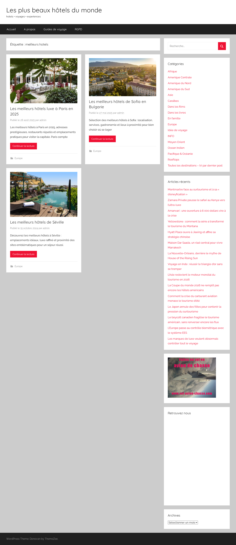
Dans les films (176, 106)
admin (42, 120)
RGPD (78, 29)
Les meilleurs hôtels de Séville (37, 222)
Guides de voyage (55, 29)
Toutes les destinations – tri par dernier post (195, 165)
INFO (171, 136)
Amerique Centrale (180, 77)
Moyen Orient (176, 142)
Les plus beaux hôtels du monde (54, 10)
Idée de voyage (177, 130)
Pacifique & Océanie (180, 153)
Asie (170, 94)
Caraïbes (173, 100)
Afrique (172, 71)
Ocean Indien (176, 147)
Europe (19, 158)
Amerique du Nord (179, 83)
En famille (174, 118)
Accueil (11, 29)
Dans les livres (177, 112)
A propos (29, 29)
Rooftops (173, 159)
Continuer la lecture (24, 146)
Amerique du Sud (179, 89)
